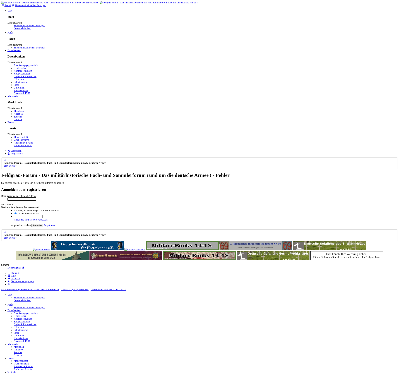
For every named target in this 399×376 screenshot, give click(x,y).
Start (9, 10)
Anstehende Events (23, 142)
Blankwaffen (20, 68)
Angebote (18, 114)
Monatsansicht (21, 137)
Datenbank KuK (22, 93)
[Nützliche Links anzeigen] (5, 160)
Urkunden (19, 79)
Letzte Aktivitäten (22, 28)
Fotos (16, 85)
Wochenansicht (21, 140)
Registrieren (49, 225)
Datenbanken (14, 50)
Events (10, 122)
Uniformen (19, 87)
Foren (10, 32)
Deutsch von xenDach (108, 289)
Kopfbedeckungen (23, 70)
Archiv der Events (23, 145)
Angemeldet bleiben (21, 225)
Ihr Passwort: (7, 204)
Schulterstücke (21, 82)
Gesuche (18, 119)
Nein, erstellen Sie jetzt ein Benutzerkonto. (38, 210)
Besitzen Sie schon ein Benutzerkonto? (20, 207)
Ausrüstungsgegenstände (26, 65)
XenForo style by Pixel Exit (75, 289)
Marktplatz (12, 96)
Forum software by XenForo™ (30, 289)
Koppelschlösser (22, 73)
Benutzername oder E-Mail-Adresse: (19, 196)
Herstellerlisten (21, 90)
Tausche (18, 116)
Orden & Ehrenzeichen (25, 76)
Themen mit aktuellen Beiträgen (29, 25)
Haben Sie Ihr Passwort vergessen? (31, 219)
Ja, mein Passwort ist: (28, 213)
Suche (13, 372)
